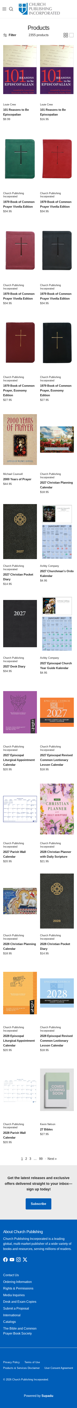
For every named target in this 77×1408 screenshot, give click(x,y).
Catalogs (9, 1321)
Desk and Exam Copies (19, 1301)
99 (41, 1158)
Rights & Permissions (18, 1288)
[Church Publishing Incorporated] (39, 9)
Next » (52, 1158)
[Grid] (65, 35)
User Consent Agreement (58, 1368)
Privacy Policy (11, 1362)
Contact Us (11, 1275)
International (12, 1315)
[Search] (13, 9)
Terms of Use (32, 1362)
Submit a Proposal (16, 1308)
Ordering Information (17, 1282)
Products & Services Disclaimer (21, 1368)
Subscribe (38, 1203)
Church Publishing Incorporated (30, 1379)
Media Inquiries (14, 1295)
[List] (71, 35)
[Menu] (4, 9)
